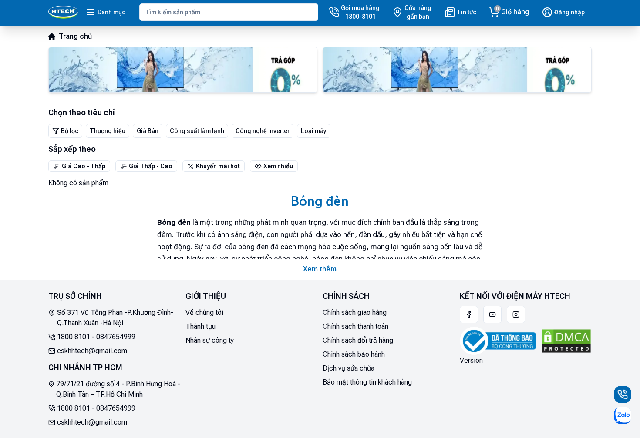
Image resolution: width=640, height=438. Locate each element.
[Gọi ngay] (622, 394)
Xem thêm (320, 269)
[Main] (63, 12)
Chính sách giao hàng (355, 312)
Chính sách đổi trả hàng (358, 340)
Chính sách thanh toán (355, 326)
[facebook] (468, 314)
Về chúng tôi (204, 312)
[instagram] (515, 314)
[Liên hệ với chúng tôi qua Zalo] (622, 415)
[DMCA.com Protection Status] (566, 341)
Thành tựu (200, 326)
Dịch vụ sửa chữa (348, 368)
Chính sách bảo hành (354, 354)
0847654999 (115, 337)
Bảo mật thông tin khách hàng (367, 382)
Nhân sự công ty (209, 340)
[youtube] (492, 314)
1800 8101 (73, 337)
